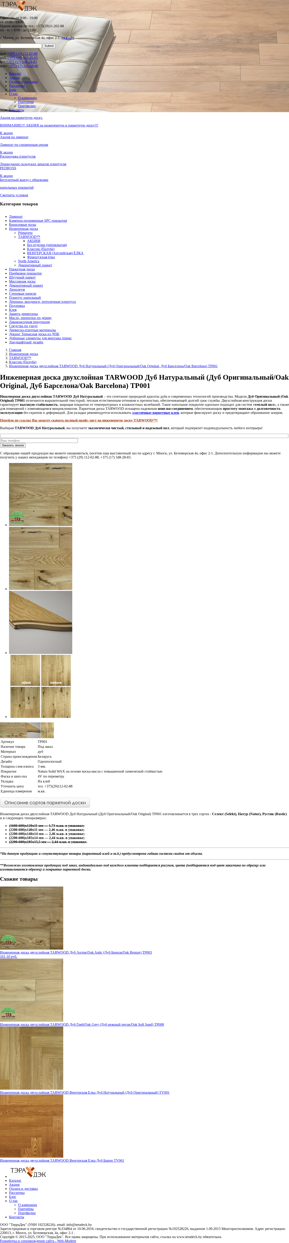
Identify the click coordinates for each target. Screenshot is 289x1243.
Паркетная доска (22, 269)
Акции (14, 77)
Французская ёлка (41, 257)
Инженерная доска (23, 229)
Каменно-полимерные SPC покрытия (38, 220)
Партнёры (26, 102)
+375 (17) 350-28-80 (23, 66)
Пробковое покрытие (25, 273)
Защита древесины (23, 314)
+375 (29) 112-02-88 (22, 54)
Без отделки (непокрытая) (47, 245)
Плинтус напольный (25, 297)
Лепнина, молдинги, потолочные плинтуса (42, 302)
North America (28, 261)
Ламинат (16, 216)
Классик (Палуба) (40, 249)
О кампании (27, 98)
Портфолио (27, 106)
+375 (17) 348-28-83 (22, 62)
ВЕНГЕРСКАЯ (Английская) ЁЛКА (55, 253)
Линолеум (17, 289)
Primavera (25, 233)
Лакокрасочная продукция (29, 322)
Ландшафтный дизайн (26, 342)
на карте (67, 38)
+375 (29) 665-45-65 (23, 58)
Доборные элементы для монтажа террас (40, 338)
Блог (12, 90)
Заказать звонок (13, 445)
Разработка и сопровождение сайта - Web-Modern (38, 1241)
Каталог (15, 73)
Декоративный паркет (35, 265)
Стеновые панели (22, 293)
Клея (12, 310)
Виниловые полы (22, 225)
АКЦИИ (33, 241)
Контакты (16, 110)
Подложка (17, 306)
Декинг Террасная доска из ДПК (34, 334)
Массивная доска (22, 281)
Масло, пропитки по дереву (30, 318)
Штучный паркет (22, 277)
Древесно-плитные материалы (32, 330)
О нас (13, 94)
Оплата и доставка (23, 82)
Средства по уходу (23, 326)
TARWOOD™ (29, 237)
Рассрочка (17, 86)
